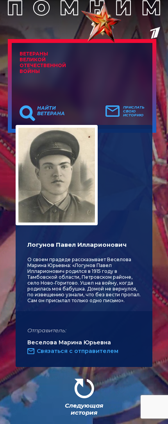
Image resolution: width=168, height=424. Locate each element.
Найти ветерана (51, 110)
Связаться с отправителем (77, 351)
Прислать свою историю (134, 111)
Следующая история (84, 409)
